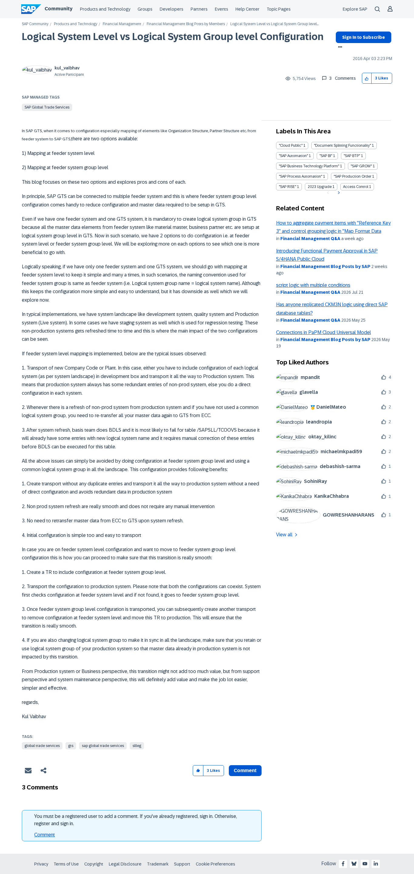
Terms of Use (66, 864)
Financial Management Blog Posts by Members (186, 24)
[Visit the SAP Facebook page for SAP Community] (343, 863)
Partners (199, 9)
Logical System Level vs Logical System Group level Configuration (173, 36)
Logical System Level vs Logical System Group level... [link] (274, 24)
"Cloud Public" (290, 145)
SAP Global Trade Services (47, 107)
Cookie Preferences (215, 864)
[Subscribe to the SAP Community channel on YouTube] (364, 863)
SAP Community (35, 24)
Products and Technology (105, 9)
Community (58, 8)
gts (70, 746)
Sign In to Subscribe (363, 37)
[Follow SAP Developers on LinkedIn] (375, 863)
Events (221, 9)
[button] (367, 78)
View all (284, 534)
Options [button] (339, 48)
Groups (145, 9)
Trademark (158, 864)
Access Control (355, 187)
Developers (171, 9)
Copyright (93, 864)
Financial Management (122, 24)
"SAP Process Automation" (300, 176)
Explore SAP (355, 9)
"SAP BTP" (352, 156)
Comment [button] (245, 770)
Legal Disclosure (125, 864)
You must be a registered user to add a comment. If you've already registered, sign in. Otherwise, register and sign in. (135, 820)
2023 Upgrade (320, 187)
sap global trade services (103, 746)
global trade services (42, 746)
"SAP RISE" (287, 187)
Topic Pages (279, 9)
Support (182, 864)
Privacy (41, 864)
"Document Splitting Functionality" (342, 145)
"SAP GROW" (361, 166)
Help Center (247, 9)
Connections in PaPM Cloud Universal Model (323, 332)
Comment (44, 834)
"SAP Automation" (293, 156)
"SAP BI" (325, 156)
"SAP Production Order (352, 176)
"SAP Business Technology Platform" (309, 166)
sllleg (136, 746)
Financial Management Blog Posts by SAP (325, 266)
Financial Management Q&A (310, 238)
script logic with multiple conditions (313, 285)
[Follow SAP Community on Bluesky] (354, 863)
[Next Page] (338, 192)
